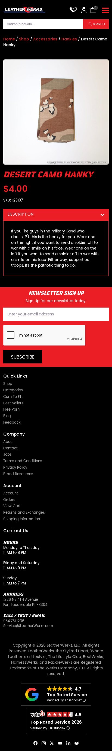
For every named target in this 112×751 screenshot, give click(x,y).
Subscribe (23, 357)
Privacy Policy (15, 468)
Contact (10, 448)
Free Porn (11, 410)
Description (20, 214)
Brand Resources (18, 474)
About (8, 442)
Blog (7, 416)
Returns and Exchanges (24, 513)
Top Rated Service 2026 (56, 722)
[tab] (56, 214)
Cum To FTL (13, 397)
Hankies (69, 39)
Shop (24, 39)
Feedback (12, 423)
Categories (13, 390)
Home (9, 39)
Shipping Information (21, 519)
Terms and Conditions (22, 461)
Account (10, 493)
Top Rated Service (67, 695)
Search (99, 24)
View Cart (12, 506)
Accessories (45, 39)
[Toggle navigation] (105, 11)
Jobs (7, 455)
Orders (9, 500)
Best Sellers (13, 403)
